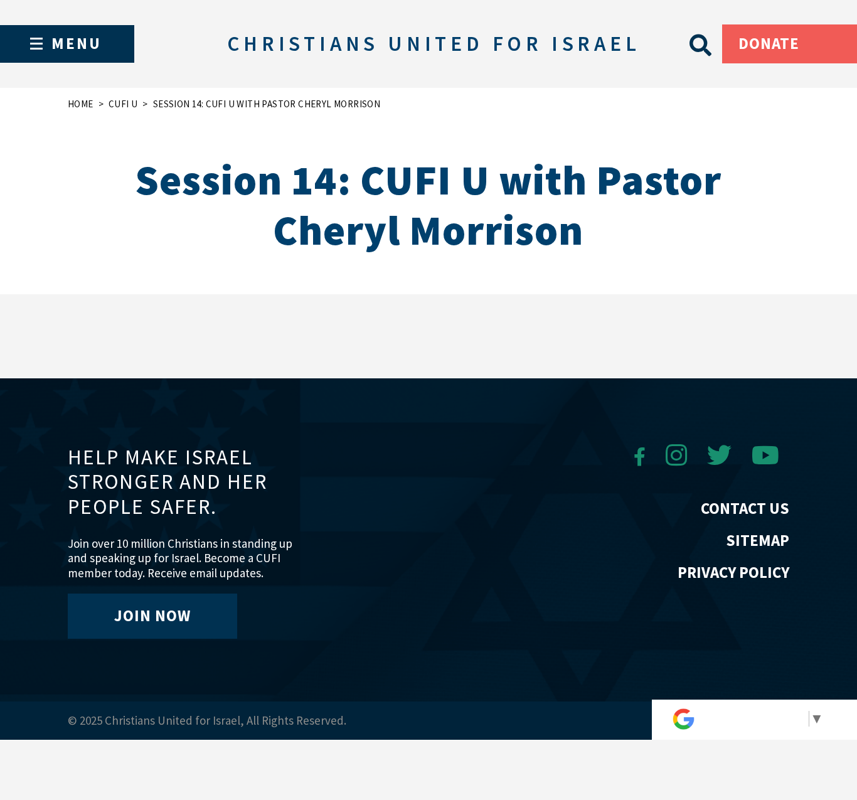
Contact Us (745, 508)
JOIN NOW (152, 615)
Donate (768, 43)
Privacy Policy (733, 572)
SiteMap (757, 540)
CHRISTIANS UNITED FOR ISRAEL (433, 43)
